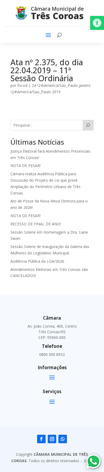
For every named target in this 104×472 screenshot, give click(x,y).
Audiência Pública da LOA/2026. (37, 261)
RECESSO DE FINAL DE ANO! (35, 223)
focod (22, 85)
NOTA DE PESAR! (25, 165)
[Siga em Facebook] (41, 439)
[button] (97, 23)
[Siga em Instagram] (52, 439)
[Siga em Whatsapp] (62, 439)
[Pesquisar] (88, 125)
